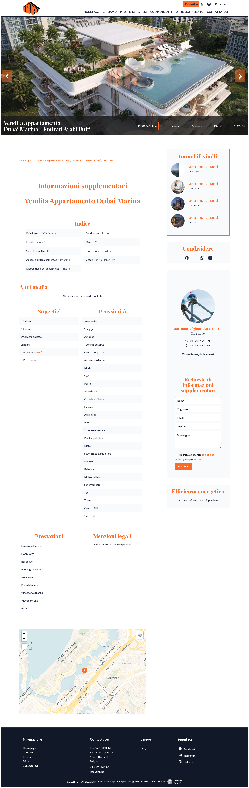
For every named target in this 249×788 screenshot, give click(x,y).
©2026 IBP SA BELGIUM (82, 781)
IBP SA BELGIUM (100, 748)
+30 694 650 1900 (200, 345)
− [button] (24, 639)
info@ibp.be (97, 771)
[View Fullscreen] (24, 646)
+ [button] (24, 634)
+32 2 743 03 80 (99, 767)
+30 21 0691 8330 (200, 341)
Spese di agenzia (130, 781)
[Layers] (139, 635)
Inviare (183, 466)
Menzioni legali (109, 781)
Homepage (25, 160)
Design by (178, 781)
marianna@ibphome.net (200, 354)
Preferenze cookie (154, 781)
